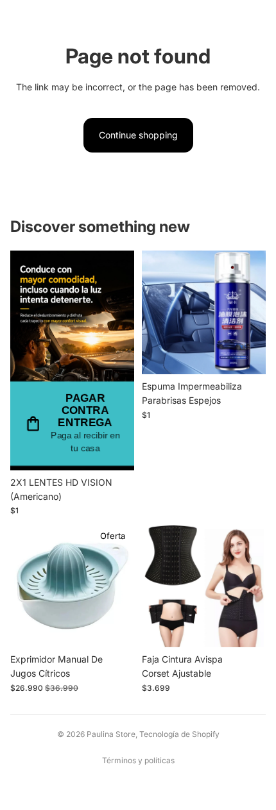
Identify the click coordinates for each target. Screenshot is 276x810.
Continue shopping (138, 134)
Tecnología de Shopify (179, 734)
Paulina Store (111, 734)
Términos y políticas (138, 760)
